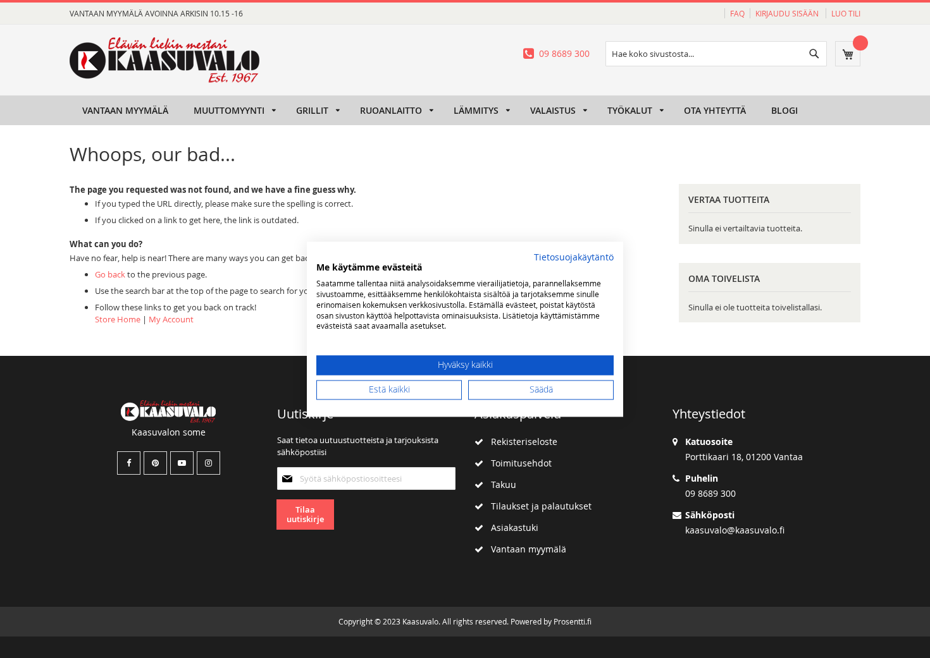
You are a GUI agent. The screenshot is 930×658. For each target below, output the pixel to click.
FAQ (737, 13)
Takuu (499, 484)
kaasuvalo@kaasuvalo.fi (734, 530)
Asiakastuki (510, 527)
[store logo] (164, 60)
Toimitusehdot (517, 463)
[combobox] (716, 53)
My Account (171, 319)
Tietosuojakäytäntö (574, 257)
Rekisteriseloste (520, 442)
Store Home (117, 319)
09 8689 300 (564, 53)
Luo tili (845, 13)
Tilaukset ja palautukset (537, 506)
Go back (110, 274)
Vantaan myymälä (524, 549)
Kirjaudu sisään (788, 13)
